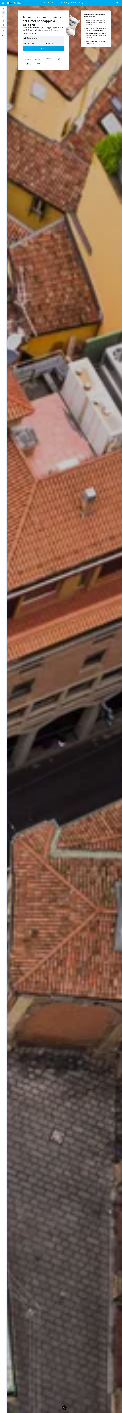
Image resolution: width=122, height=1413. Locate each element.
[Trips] (3, 30)
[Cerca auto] (3, 17)
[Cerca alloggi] (3, 13)
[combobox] (30, 34)
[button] (3, 3)
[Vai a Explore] (3, 25)
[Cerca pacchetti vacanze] (3, 21)
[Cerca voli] (3, 9)
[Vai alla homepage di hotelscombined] (14, 3)
